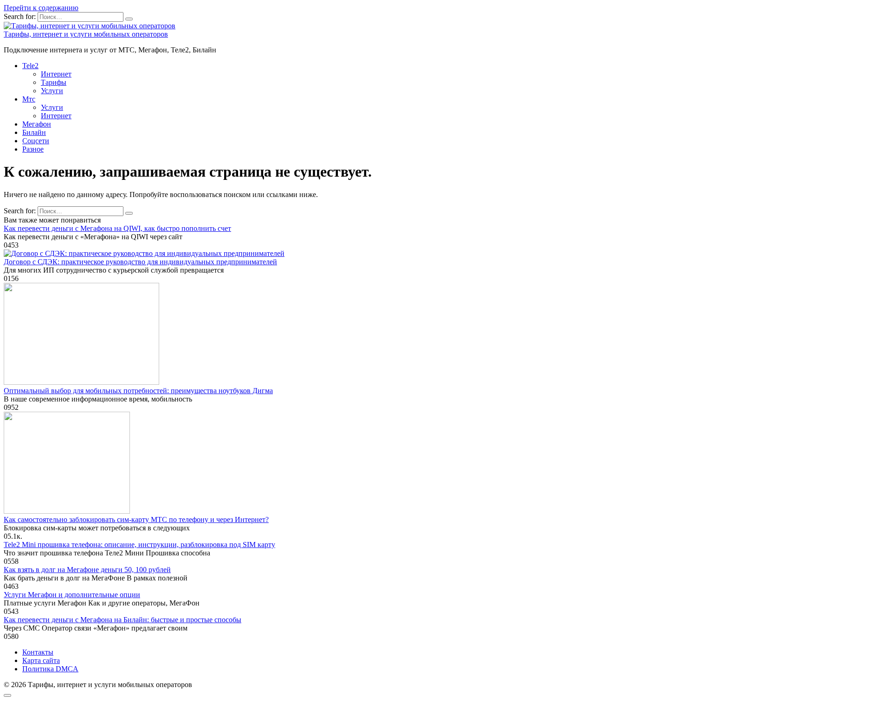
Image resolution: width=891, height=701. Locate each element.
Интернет (56, 74)
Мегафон (36, 124)
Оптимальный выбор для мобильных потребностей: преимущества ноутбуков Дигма (138, 391)
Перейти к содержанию (41, 8)
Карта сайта (41, 660)
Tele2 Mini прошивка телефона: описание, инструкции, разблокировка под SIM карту (139, 544)
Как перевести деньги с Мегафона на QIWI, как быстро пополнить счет (117, 228)
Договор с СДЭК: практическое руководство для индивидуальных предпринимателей (140, 262)
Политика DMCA (50, 669)
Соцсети (35, 141)
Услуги (52, 91)
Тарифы (53, 82)
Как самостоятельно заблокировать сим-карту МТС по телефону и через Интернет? (136, 519)
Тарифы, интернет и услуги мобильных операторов (86, 34)
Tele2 (30, 66)
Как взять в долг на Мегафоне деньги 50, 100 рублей (87, 570)
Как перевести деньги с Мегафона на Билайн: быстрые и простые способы (122, 620)
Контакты (37, 652)
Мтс (28, 99)
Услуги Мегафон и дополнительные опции (72, 595)
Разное (33, 149)
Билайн (34, 132)
